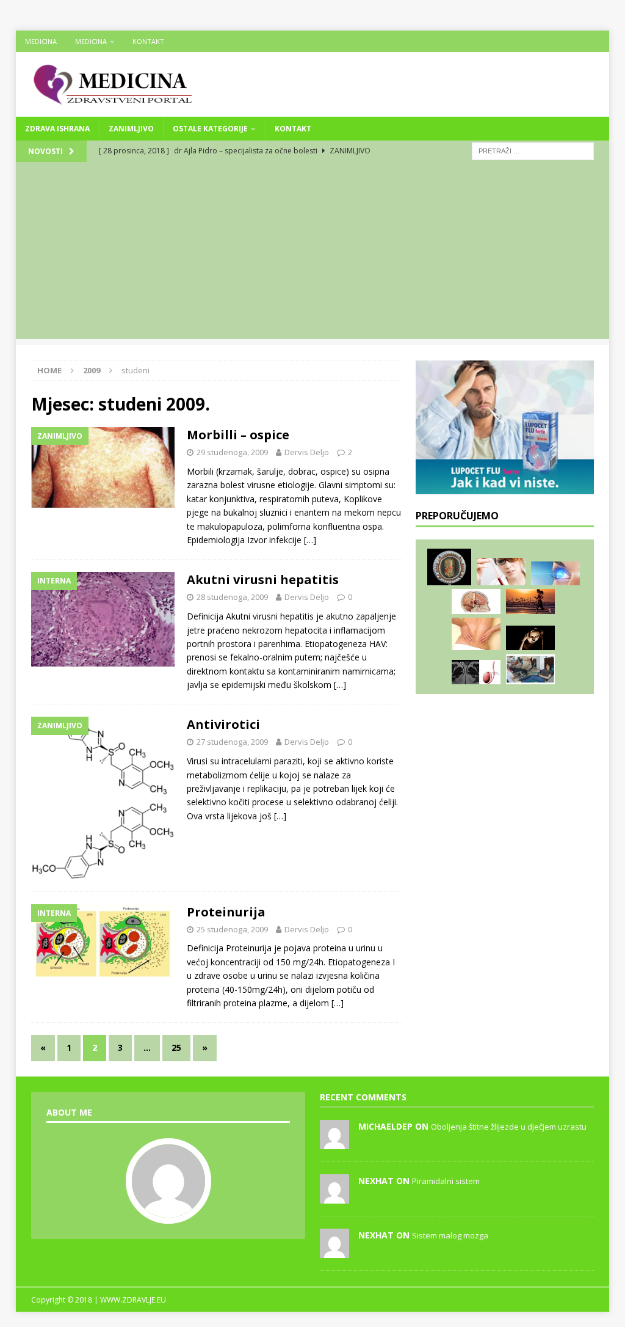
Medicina (41, 41)
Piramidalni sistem (446, 1180)
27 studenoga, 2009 (232, 741)
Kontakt (148, 41)
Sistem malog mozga (450, 1235)
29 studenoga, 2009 (232, 452)
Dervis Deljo (306, 452)
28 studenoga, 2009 (232, 596)
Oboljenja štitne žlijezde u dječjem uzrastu (509, 1126)
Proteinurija (226, 912)
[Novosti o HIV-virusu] (449, 567)
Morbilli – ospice (238, 434)
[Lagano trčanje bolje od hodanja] (530, 601)
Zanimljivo (131, 128)
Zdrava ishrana (57, 128)
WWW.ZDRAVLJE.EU (133, 1300)
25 (176, 1047)
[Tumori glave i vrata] (476, 601)
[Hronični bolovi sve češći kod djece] (530, 638)
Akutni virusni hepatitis (263, 579)
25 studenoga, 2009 (232, 929)
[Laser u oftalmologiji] (555, 573)
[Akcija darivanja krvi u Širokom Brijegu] (530, 669)
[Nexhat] (334, 1196)
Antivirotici (223, 724)
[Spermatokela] (476, 672)
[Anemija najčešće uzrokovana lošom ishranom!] (501, 571)
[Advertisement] (313, 253)
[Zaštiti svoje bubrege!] (476, 634)
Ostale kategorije (210, 128)
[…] (310, 540)
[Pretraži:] (533, 150)
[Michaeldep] (334, 1142)
